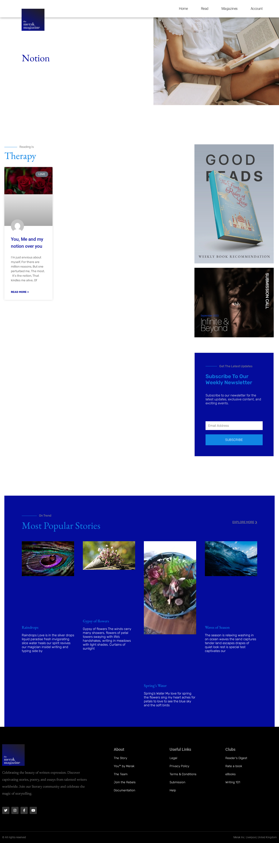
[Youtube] (33, 810)
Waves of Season (217, 627)
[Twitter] (5, 810)
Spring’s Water (155, 685)
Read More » (20, 292)
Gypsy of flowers (96, 620)
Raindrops (30, 627)
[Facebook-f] (24, 810)
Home (183, 9)
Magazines (229, 9)
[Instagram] (15, 810)
